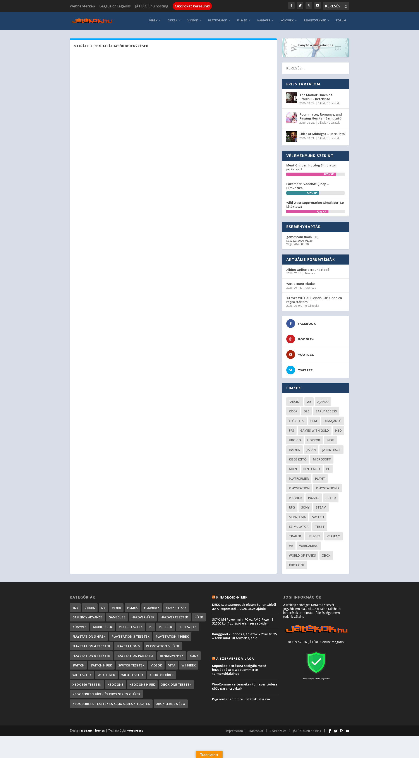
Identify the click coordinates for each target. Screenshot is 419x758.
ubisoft (313, 536)
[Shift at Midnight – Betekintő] (291, 136)
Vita (171, 665)
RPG (292, 507)
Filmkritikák (176, 608)
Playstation (299, 488)
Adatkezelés (278, 731)
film (313, 421)
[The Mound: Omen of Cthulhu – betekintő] (291, 97)
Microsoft (322, 459)
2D (309, 402)
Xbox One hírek (142, 684)
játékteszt (331, 450)
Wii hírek (189, 665)
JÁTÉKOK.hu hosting (151, 6)
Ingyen (294, 450)
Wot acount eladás (300, 284)
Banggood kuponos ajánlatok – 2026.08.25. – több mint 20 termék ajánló (245, 636)
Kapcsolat (256, 731)
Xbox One (297, 565)
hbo (338, 430)
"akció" (295, 402)
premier (295, 498)
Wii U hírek (106, 675)
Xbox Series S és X (170, 704)
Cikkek (172, 20)
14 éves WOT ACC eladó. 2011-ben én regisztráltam (314, 300)
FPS (291, 430)
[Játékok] (316, 633)
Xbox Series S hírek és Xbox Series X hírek (106, 694)
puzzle (313, 498)
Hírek (153, 20)
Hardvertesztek (174, 617)
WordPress (135, 730)
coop (293, 411)
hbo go (295, 440)
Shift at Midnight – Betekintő (322, 134)
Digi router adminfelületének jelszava (241, 699)
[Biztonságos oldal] (316, 674)
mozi (293, 469)
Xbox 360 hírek (162, 675)
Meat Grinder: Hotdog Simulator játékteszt (311, 167)
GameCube (117, 617)
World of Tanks (302, 555)
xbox (326, 555)
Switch (318, 517)
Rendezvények (315, 20)
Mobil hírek (102, 627)
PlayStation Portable (135, 656)
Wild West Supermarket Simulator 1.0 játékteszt (315, 205)
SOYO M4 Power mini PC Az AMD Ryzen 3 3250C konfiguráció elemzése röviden (242, 621)
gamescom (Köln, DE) (302, 237)
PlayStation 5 (128, 646)
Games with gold (314, 430)
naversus (310, 287)
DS (103, 608)
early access (326, 411)
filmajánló (332, 421)
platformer (299, 478)
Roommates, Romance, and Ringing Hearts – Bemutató (320, 116)
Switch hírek (101, 665)
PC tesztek (333, 103)
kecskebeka (312, 306)
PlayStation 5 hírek (162, 646)
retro (331, 498)
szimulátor (299, 526)
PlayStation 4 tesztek (91, 646)
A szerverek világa (235, 658)
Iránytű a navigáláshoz (315, 45)
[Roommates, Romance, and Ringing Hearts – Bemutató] (291, 117)
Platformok (217, 20)
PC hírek (165, 627)
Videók (192, 20)
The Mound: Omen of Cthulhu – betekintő (315, 97)
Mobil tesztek (130, 627)
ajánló (323, 402)
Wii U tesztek (132, 675)
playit (320, 478)
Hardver (263, 20)
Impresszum (234, 731)
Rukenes (310, 273)
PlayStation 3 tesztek (130, 636)
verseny (333, 536)
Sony (305, 507)
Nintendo (311, 469)
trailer (295, 536)
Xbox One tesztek (176, 684)
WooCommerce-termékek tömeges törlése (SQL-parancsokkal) (244, 686)
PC (328, 469)
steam (321, 507)
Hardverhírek (143, 617)
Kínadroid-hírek (231, 597)
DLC (306, 411)
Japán (311, 450)
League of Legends (115, 6)
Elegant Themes (93, 730)
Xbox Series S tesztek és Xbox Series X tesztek (111, 704)
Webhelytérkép (82, 6)
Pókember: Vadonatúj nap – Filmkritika (307, 186)
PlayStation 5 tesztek (91, 656)
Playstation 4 (327, 488)
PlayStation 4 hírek (172, 636)
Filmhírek (152, 608)
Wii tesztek (81, 675)
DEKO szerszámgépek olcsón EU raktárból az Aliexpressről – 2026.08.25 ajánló (244, 606)
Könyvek (287, 20)
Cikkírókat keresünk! (192, 6)
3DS (75, 608)
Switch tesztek (131, 665)
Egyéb (116, 608)
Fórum (341, 20)
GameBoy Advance (87, 617)
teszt (320, 526)
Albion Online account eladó (307, 270)
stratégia (297, 517)
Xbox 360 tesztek (86, 684)
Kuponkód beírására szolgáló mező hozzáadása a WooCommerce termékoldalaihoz (239, 670)
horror (313, 440)
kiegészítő (298, 459)
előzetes (296, 421)
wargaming (308, 546)
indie (330, 440)
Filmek (242, 20)
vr (291, 546)
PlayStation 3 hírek (88, 636)
